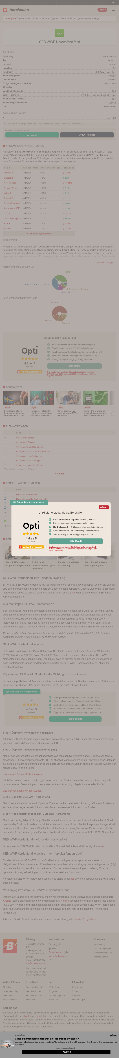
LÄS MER (66, 1052)
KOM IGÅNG (76, 541)
